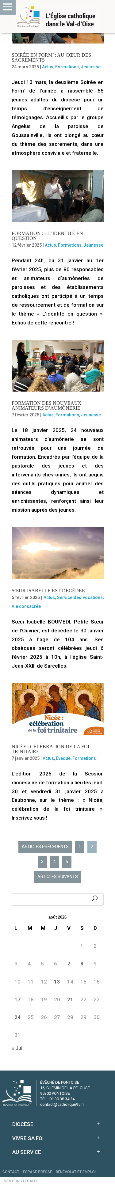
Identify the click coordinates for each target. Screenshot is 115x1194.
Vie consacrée (26, 606)
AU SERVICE (26, 1152)
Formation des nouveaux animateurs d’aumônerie (47, 405)
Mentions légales (21, 1181)
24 (17, 1017)
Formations (67, 66)
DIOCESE (22, 1124)
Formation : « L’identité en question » (47, 236)
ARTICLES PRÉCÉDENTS (45, 846)
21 (70, 999)
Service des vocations (79, 597)
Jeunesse (91, 66)
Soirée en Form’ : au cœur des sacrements (51, 57)
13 (57, 982)
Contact (10, 1172)
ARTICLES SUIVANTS (57, 876)
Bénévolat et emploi (76, 1172)
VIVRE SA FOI (28, 1138)
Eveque (63, 758)
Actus (47, 66)
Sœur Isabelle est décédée (48, 590)
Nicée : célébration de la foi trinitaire (50, 749)
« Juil (18, 1048)
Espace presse (37, 1172)
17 (17, 999)
